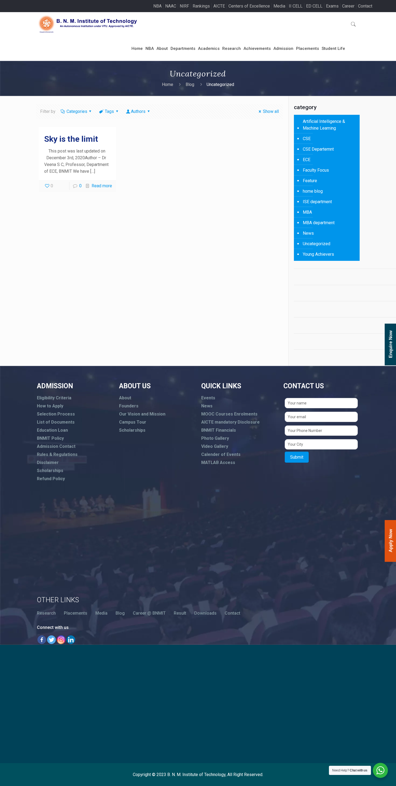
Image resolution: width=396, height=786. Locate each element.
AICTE (219, 6)
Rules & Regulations (57, 454)
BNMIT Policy (50, 438)
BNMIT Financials (218, 430)
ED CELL (314, 6)
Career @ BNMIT (149, 613)
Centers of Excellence (249, 6)
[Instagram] (61, 639)
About (125, 397)
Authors (138, 111)
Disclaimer (48, 462)
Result (180, 613)
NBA (157, 6)
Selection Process (56, 414)
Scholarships (50, 470)
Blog (190, 84)
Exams (332, 6)
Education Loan (52, 430)
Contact (365, 6)
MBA (307, 212)
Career (348, 6)
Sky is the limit (71, 139)
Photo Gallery (215, 438)
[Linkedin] (71, 639)
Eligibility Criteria (54, 397)
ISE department (317, 201)
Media (279, 6)
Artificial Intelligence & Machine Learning (324, 125)
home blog (313, 191)
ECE (306, 159)
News (308, 233)
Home (167, 84)
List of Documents (56, 422)
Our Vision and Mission (142, 414)
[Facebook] (41, 639)
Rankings (201, 6)
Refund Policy (51, 478)
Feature (310, 180)
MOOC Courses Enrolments (229, 414)
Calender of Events (221, 454)
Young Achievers (318, 254)
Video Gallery (214, 446)
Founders (128, 405)
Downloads (205, 613)
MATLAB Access (218, 462)
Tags (109, 111)
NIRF (184, 6)
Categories (77, 111)
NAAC (170, 6)
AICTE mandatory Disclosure (230, 422)
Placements (75, 613)
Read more (102, 185)
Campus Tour (132, 422)
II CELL (296, 6)
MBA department (319, 222)
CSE (307, 138)
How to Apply (50, 405)
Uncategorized (316, 243)
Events (208, 397)
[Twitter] (51, 639)
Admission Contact (56, 446)
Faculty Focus (316, 170)
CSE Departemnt (318, 149)
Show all (271, 111)
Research (46, 613)
